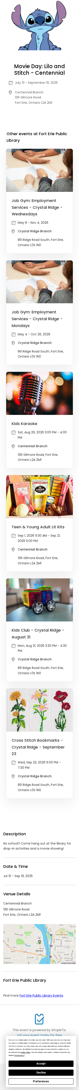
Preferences (41, 1081)
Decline (41, 1072)
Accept (41, 1063)
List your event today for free (39, 1035)
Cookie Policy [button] (25, 1052)
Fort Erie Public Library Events (41, 995)
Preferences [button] (19, 1055)
